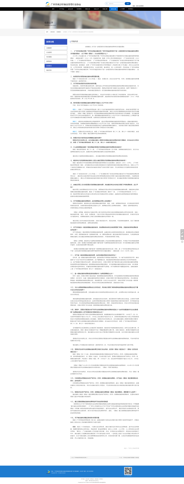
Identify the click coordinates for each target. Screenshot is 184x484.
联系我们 (101, 478)
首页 (47, 31)
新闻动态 (92, 478)
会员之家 (87, 478)
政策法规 (53, 31)
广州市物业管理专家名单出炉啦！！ (81, 457)
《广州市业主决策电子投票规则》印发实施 (130, 457)
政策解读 (59, 31)
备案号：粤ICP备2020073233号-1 (92, 480)
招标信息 (96, 478)
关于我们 (83, 478)
